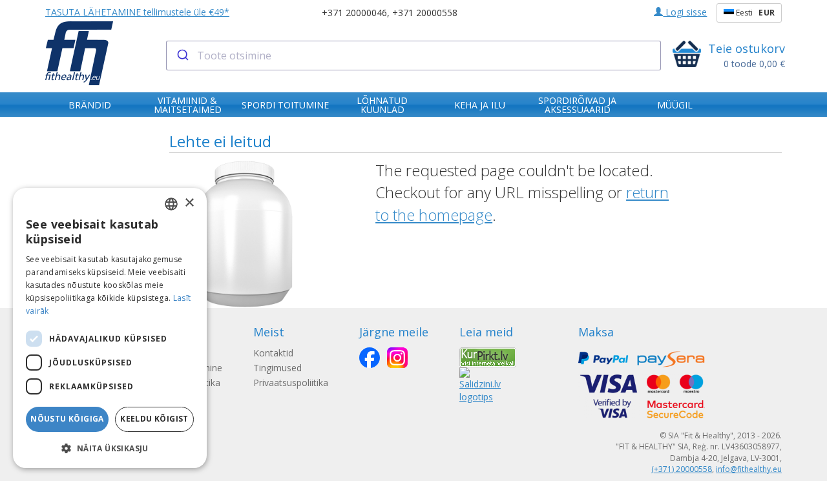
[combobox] (414, 55)
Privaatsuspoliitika (290, 382)
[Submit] (182, 55)
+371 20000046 (354, 12)
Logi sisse (685, 12)
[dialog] (110, 328)
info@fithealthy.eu (749, 469)
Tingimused (277, 368)
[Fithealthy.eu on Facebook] (369, 357)
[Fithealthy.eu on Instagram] (397, 357)
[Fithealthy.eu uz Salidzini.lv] (480, 384)
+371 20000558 (424, 12)
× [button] (189, 203)
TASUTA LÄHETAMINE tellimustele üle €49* (137, 12)
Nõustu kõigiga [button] (67, 418)
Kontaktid (273, 353)
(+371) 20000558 (681, 469)
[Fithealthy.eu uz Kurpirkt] (487, 356)
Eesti (754, 12)
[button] (110, 447)
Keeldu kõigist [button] (154, 418)
